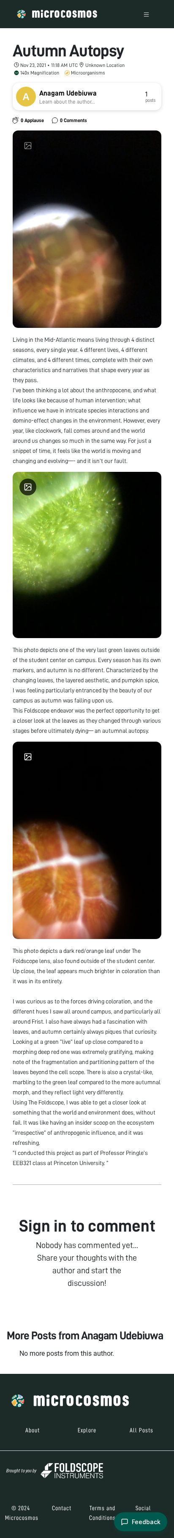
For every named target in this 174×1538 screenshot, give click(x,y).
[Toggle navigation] (146, 14)
